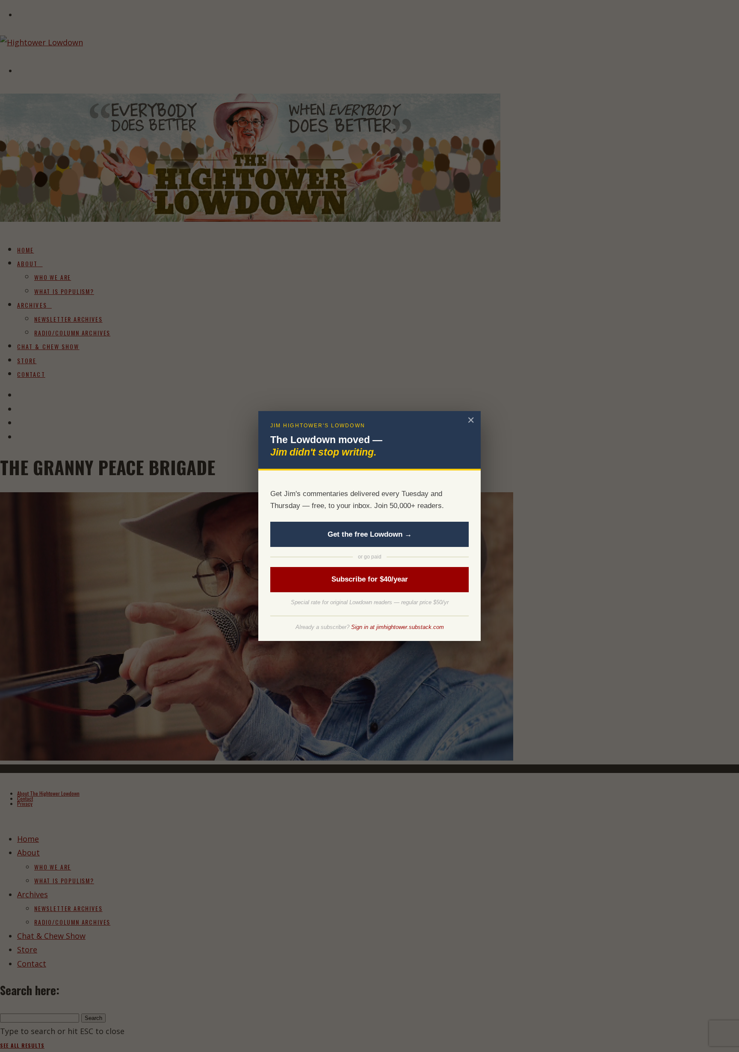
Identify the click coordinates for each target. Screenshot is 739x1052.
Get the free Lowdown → (370, 534)
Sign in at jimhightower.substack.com (397, 627)
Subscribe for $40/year (369, 579)
